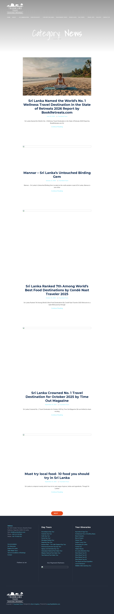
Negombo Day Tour (46, 542)
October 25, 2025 (51, 298)
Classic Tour (78, 540)
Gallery (98, 17)
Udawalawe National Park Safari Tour (51, 551)
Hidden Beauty (79, 548)
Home (8, 17)
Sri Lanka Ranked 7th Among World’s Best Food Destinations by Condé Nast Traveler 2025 (57, 290)
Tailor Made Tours (61, 17)
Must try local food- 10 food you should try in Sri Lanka (57, 476)
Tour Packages (35, 17)
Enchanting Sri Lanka (81, 544)
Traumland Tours (62, 116)
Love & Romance (80, 563)
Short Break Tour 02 (81, 555)
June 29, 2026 (51, 116)
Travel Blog (73, 17)
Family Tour (78, 546)
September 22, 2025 (51, 481)
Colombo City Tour (46, 534)
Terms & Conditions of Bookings (16, 552)
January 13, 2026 (51, 180)
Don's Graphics (35, 604)
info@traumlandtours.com (18, 532)
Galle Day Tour (45, 536)
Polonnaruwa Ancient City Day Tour (51, 546)
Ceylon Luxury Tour (80, 542)
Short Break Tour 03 (81, 557)
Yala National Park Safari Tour (49, 555)
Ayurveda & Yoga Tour (81, 531)
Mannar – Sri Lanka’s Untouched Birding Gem (57, 175)
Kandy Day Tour (45, 538)
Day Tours (81, 17)
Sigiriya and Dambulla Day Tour (50, 548)
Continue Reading (57, 126)
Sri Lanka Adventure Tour (82, 551)
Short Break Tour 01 (81, 553)
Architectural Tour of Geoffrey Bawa (85, 534)
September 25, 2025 (51, 404)
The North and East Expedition (84, 561)
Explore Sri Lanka (48, 17)
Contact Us (106, 17)
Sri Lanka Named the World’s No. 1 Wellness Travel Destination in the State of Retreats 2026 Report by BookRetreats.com (57, 106)
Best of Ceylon (79, 538)
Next (56, 513)
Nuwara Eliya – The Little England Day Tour (53, 544)
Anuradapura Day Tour (47, 531)
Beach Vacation (79, 536)
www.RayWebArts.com (53, 604)
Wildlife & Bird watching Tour (83, 565)
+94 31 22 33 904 (17, 534)
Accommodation (24, 17)
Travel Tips (91, 17)
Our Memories (12, 546)
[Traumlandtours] (15, 8)
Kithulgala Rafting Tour (47, 540)
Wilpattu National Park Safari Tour (50, 553)
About (14, 17)
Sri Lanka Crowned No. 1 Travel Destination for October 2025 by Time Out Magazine (57, 397)
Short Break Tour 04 (81, 559)
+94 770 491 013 (17, 536)
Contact (10, 555)
